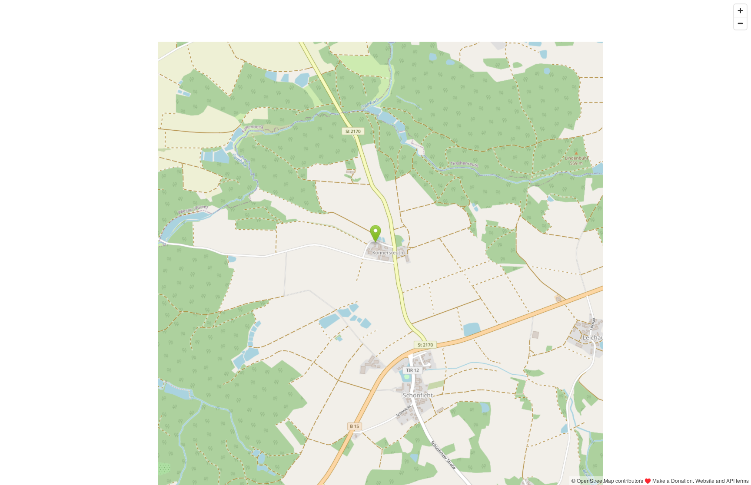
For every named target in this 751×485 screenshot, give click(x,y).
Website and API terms (722, 480)
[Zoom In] (740, 10)
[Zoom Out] (740, 23)
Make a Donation (672, 480)
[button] (375, 234)
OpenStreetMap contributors (610, 480)
